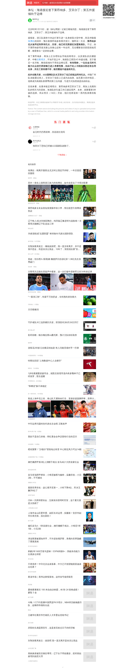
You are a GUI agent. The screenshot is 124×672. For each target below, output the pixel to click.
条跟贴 (62, 154)
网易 (29, 3)
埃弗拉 (31, 41)
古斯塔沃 (41, 59)
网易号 (36, 3)
